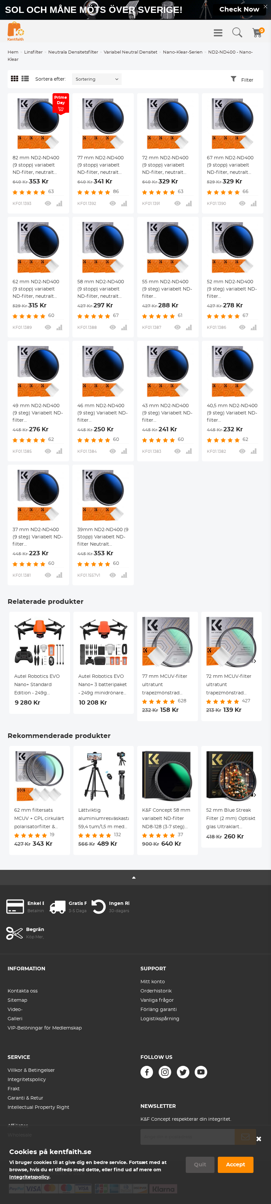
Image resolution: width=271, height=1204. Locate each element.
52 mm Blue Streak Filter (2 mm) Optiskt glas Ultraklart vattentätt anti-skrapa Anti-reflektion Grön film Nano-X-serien (231, 819)
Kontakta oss (23, 991)
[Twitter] (183, 1072)
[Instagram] (165, 1072)
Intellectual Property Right (38, 1107)
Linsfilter (33, 52)
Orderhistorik (156, 991)
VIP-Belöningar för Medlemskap (45, 1028)
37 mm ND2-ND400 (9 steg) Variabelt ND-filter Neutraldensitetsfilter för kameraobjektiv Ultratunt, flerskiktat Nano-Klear (38, 537)
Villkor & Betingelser (31, 1070)
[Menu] (218, 32)
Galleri (15, 1019)
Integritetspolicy (27, 1079)
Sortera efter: (50, 79)
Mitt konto (152, 982)
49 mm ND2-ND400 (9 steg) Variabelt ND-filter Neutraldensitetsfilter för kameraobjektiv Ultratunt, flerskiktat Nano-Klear (38, 414)
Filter (247, 80)
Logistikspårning (159, 1019)
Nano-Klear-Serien (183, 52)
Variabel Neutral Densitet (130, 52)
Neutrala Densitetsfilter (73, 52)
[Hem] (16, 31)
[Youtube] (201, 1072)
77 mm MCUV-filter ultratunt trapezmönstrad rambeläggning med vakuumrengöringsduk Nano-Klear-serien (167, 685)
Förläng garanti (158, 1009)
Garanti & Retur (25, 1098)
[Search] (237, 32)
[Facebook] (146, 1072)
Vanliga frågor (157, 1000)
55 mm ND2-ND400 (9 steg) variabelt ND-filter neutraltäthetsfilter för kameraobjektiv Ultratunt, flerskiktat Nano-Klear (167, 290)
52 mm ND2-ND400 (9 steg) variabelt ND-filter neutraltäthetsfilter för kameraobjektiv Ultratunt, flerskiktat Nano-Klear (232, 290)
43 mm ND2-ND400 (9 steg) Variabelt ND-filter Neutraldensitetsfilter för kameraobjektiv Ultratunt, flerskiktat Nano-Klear (167, 414)
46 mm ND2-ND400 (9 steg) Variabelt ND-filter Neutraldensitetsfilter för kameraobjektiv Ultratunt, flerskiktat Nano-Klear (102, 414)
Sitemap (17, 1000)
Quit (200, 1164)
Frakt (14, 1089)
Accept (235, 1164)
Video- (15, 1009)
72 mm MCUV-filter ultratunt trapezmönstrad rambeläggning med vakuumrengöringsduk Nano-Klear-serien (231, 685)
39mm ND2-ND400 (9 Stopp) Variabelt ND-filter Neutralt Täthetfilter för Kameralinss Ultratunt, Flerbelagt (103, 537)
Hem (13, 52)
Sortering (86, 79)
